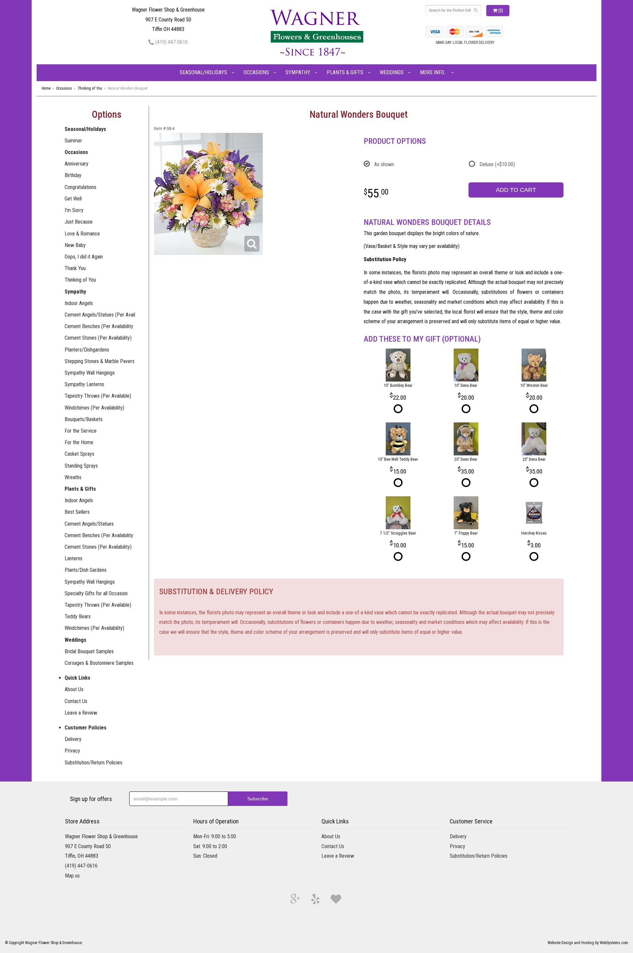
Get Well (73, 199)
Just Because (79, 222)
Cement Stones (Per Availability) (98, 338)
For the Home (79, 442)
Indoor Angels (79, 303)
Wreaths (73, 477)
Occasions (256, 72)
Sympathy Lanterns (84, 384)
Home (46, 88)
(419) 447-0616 (171, 42)
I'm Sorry (74, 210)
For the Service (81, 431)
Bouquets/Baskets (84, 419)
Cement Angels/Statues (89, 524)
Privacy (72, 751)
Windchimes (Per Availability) (94, 408)
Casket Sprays (79, 454)
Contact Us (76, 701)
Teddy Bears (78, 616)
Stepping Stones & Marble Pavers (100, 361)
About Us (74, 689)
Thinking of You (89, 88)
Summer (73, 141)
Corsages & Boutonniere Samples (99, 663)
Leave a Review (81, 713)
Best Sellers (77, 512)
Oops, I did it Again (84, 257)
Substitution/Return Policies (93, 762)
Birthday (73, 175)
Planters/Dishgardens (87, 350)
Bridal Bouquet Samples (89, 651)
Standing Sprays (81, 466)
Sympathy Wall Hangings (90, 373)
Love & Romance (82, 234)
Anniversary (76, 164)
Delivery (73, 739)
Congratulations (80, 187)
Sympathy (298, 72)
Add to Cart (516, 190)
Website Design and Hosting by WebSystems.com (588, 942)
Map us (72, 876)
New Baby (75, 245)
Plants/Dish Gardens (85, 570)
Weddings (392, 72)
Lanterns (73, 558)
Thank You (75, 268)
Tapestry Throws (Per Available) (98, 396)
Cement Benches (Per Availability (99, 326)
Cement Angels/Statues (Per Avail (100, 315)
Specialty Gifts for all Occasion (96, 593)
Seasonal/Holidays (203, 72)
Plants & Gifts (345, 72)
